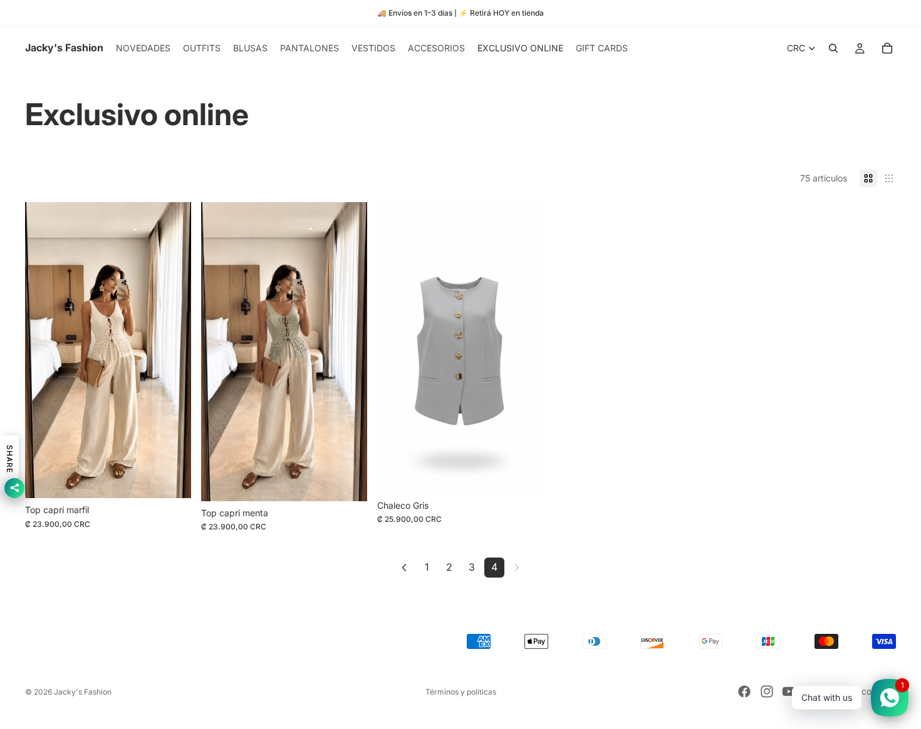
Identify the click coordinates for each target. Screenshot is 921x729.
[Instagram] (766, 691)
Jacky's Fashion (83, 691)
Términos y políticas (460, 691)
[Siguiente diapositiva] (348, 351)
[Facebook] (744, 691)
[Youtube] (788, 691)
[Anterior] (404, 567)
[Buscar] (833, 48)
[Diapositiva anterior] (220, 351)
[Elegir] (171, 478)
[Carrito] (887, 48)
